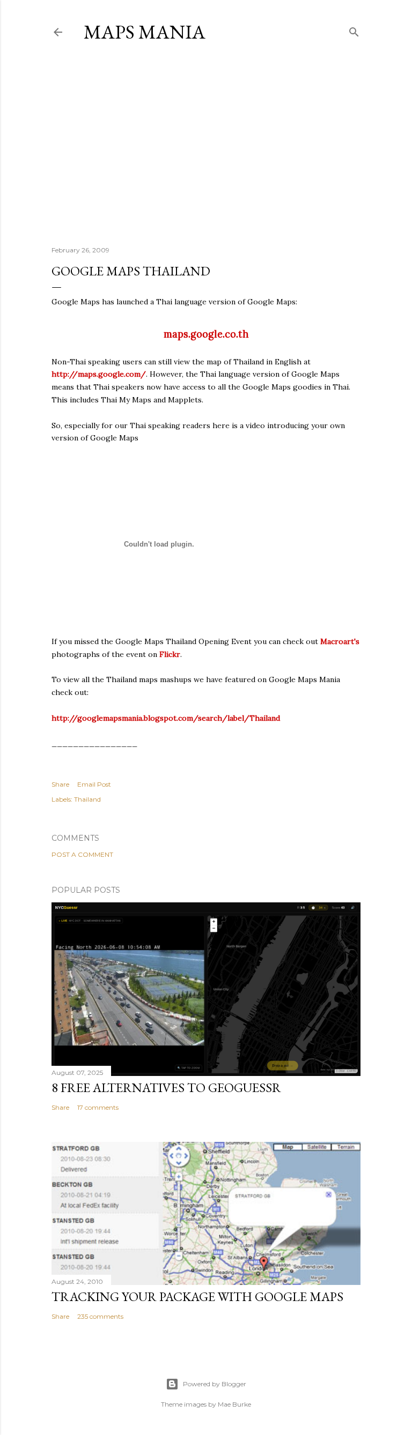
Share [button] (60, 784)
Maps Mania (144, 31)
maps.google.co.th (206, 334)
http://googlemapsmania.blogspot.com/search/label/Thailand (166, 718)
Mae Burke (234, 1404)
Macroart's (339, 641)
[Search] (354, 29)
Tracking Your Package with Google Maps (197, 1296)
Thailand (87, 799)
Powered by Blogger (214, 1384)
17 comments (98, 1107)
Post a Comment (82, 854)
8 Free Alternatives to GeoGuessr (166, 1087)
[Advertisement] (206, 144)
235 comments (100, 1316)
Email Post (94, 784)
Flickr (169, 654)
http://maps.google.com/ (99, 374)
